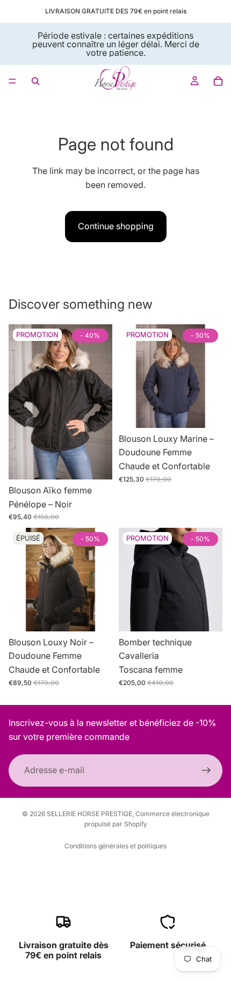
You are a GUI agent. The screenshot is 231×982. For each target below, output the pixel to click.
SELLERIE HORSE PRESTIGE (89, 814)
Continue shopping (116, 226)
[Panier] (218, 81)
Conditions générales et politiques (115, 846)
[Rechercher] (35, 81)
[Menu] (12, 81)
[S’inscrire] (206, 770)
